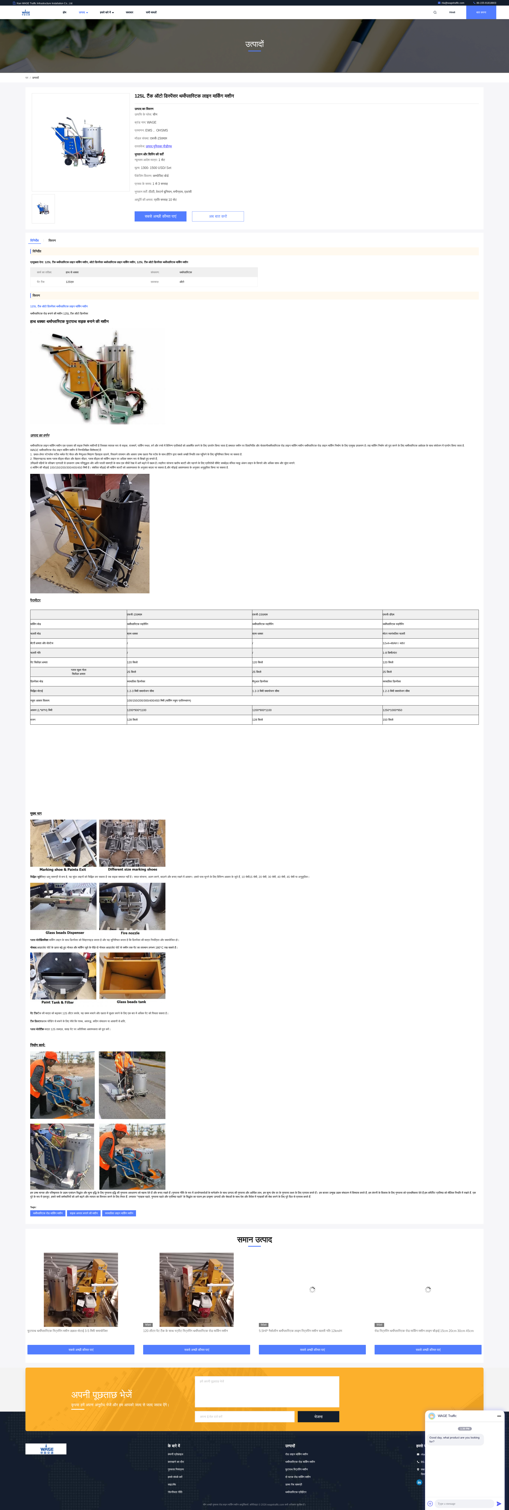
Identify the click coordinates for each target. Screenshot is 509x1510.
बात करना (481, 12)
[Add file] (430, 1503)
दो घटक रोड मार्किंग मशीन (298, 1477)
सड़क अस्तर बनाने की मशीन (84, 1213)
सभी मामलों (151, 12)
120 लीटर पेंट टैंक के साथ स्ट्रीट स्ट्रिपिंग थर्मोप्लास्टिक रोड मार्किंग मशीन (69, 1331)
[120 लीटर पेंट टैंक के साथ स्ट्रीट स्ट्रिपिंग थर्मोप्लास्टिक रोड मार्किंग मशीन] (80, 1290)
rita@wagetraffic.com (453, 3)
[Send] (499, 1503)
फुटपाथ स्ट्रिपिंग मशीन (296, 1469)
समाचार (129, 12)
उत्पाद (82, 12)
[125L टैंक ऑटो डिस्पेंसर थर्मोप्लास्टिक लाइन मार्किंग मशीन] (81, 142)
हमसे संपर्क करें (175, 1477)
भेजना (318, 1417)
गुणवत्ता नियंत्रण (176, 1469)
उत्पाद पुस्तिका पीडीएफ (159, 146)
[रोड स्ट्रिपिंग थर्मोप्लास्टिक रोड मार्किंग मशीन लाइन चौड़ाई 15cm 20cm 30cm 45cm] (312, 1290)
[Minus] (499, 1416)
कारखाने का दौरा (176, 1461)
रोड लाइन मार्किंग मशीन (296, 1454)
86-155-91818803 (486, 3)
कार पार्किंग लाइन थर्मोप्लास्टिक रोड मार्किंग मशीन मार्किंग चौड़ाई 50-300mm (418, 1331)
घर (26, 77)
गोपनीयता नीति (175, 1492)
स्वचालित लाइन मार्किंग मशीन (119, 1213)
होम (64, 12)
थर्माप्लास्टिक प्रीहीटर (295, 1492)
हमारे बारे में (106, 12)
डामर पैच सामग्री (293, 1484)
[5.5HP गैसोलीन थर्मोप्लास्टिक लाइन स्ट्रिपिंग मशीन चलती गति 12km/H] (196, 1290)
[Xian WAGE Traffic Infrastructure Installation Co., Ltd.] (25, 12)
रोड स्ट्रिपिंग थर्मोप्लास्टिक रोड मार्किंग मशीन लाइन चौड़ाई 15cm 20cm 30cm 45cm (308, 1331)
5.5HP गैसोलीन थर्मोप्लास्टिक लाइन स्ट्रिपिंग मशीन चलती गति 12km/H (184, 1331)
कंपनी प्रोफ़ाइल (175, 1454)
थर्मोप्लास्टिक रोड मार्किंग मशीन (48, 1213)
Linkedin (419, 1482)
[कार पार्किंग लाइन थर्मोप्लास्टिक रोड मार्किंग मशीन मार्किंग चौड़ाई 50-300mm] (428, 1290)
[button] (32, 1299)
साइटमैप (172, 1484)
